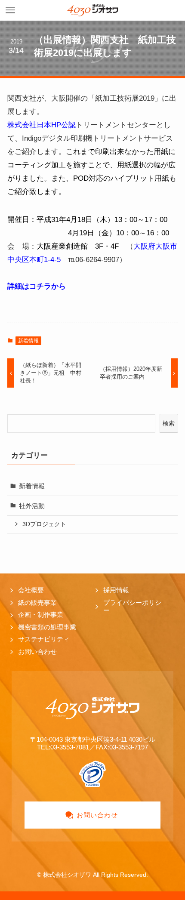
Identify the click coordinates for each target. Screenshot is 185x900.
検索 (169, 423)
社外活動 (32, 505)
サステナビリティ (44, 639)
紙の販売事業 (37, 602)
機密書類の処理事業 (47, 627)
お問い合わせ (37, 651)
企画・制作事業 (40, 614)
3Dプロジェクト (44, 524)
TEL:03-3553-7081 (63, 747)
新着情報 (28, 341)
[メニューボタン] (10, 10)
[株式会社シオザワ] (92, 10)
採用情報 (116, 590)
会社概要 (31, 590)
